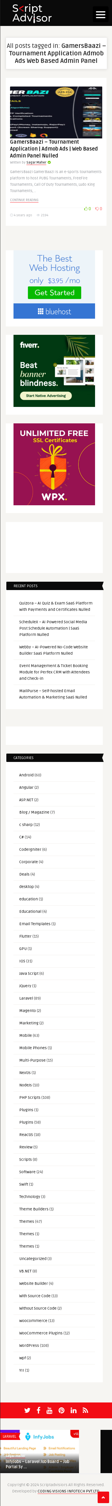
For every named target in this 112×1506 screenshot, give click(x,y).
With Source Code (35, 1295)
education (28, 899)
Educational (30, 911)
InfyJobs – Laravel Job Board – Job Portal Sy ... (37, 1464)
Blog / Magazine (34, 812)
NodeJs (25, 1085)
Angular (26, 787)
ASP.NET (26, 799)
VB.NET (25, 1271)
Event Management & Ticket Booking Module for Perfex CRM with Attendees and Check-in (54, 672)
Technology (29, 1196)
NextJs (25, 1072)
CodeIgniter (30, 849)
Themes (26, 1221)
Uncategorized (33, 1258)
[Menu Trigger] (101, 14)
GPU (23, 948)
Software (27, 1171)
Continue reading (24, 200)
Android (26, 775)
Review (25, 1147)
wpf (22, 1357)
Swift (23, 1184)
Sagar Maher (36, 162)
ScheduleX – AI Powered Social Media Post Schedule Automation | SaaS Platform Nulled (53, 628)
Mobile (25, 1035)
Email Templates (35, 923)
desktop (26, 886)
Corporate (28, 861)
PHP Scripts (29, 1097)
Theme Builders (34, 1209)
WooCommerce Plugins (41, 1333)
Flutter (25, 936)
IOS (22, 961)
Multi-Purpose (32, 1060)
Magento (27, 1010)
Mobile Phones (33, 1047)
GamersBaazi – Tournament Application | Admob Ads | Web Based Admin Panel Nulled (54, 149)
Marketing (28, 1023)
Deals (24, 874)
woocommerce (33, 1320)
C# (21, 837)
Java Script (28, 973)
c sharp (26, 824)
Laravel (26, 998)
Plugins (26, 1109)
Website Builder (33, 1283)
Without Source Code (38, 1308)
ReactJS (26, 1134)
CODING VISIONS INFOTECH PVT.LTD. (69, 1491)
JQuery (25, 985)
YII (21, 1370)
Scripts (25, 1159)
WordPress (29, 1345)
